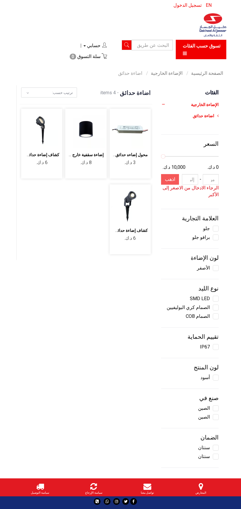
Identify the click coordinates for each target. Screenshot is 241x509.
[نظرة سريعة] (137, 140)
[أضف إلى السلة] (137, 124)
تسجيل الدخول (187, 5)
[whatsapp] (107, 501)
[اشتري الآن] (123, 140)
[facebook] (134, 501)
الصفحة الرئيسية (207, 73)
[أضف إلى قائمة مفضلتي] (123, 124)
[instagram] (116, 501)
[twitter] (126, 501)
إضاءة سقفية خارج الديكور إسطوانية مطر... (67, 154)
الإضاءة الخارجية (167, 73)
